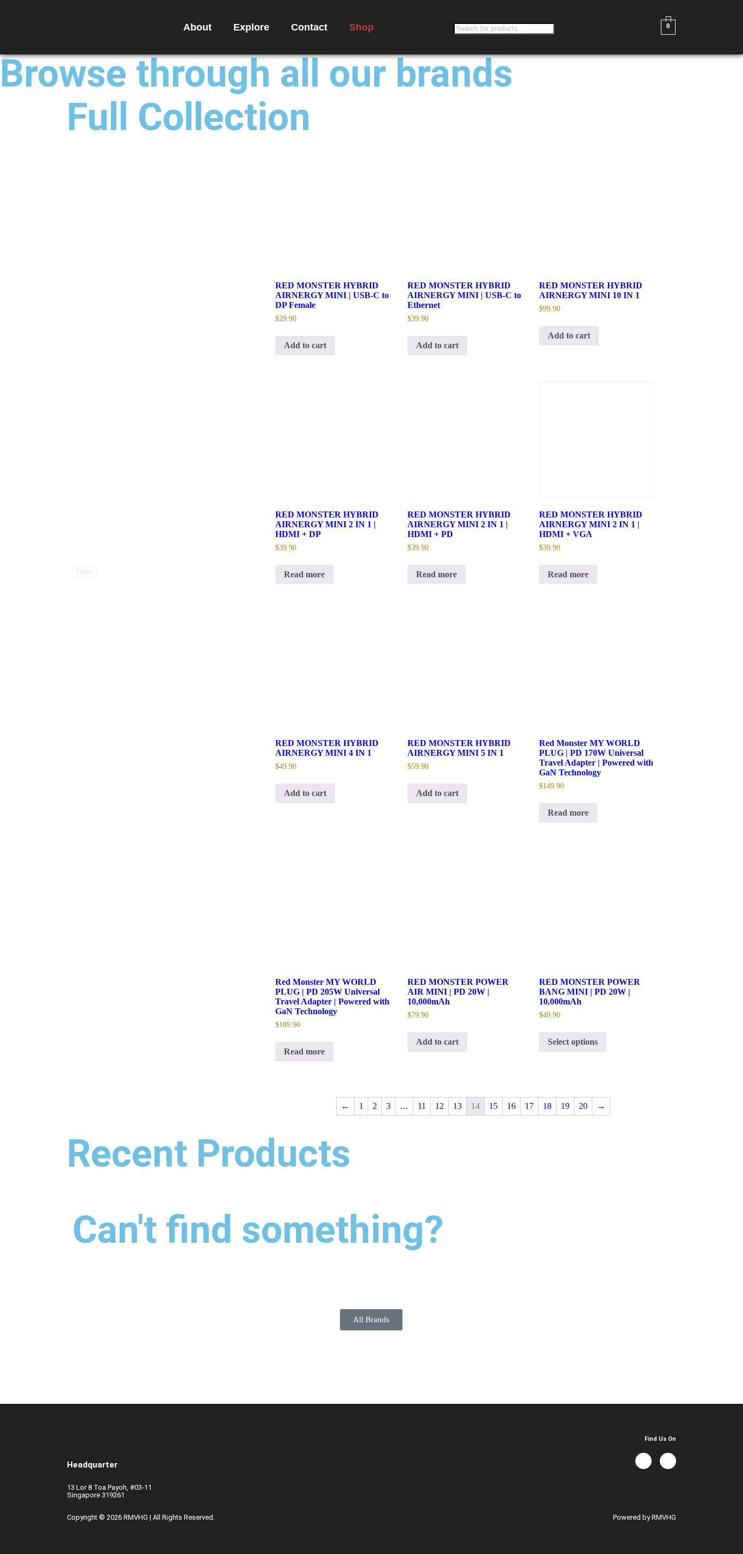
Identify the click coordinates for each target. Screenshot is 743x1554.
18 (547, 1106)
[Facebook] (643, 1461)
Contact (309, 27)
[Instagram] (668, 1461)
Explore (251, 27)
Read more (304, 574)
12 (439, 1106)
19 (565, 1106)
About (197, 27)
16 (511, 1106)
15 (493, 1106)
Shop (361, 27)
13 (457, 1106)
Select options (573, 1041)
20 (583, 1106)
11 (422, 1106)
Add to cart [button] (305, 345)
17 (529, 1106)
